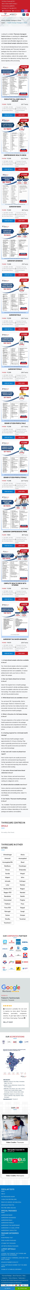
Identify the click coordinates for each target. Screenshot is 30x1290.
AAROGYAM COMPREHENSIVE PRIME (15, 531)
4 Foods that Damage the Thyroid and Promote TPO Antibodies (13, 1254)
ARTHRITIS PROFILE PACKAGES (9, 1246)
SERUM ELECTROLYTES (7, 1205)
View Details (8, 115)
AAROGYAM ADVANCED (15, 261)
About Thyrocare (17, 1275)
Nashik (22, 896)
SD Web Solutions (18, 1282)
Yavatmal (23, 919)
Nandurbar (7, 896)
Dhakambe (22, 870)
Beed (22, 862)
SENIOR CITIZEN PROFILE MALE (15, 423)
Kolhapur (23, 881)
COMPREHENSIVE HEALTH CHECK (15, 155)
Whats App (23, 1288)
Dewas (7, 870)
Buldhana (7, 866)
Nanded (22, 892)
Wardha (7, 919)
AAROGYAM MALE (15, 315)
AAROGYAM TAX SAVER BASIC (10, 1225)
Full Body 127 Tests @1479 (9, 8)
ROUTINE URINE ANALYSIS (8, 1208)
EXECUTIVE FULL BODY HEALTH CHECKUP (15, 100)
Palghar (22, 900)
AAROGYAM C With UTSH (9, 1230)
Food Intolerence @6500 (8, 6)
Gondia (7, 874)
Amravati (7, 858)
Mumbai (22, 885)
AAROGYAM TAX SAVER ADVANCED (15, 639)
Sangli (22, 911)
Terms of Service (12, 1278)
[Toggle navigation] (23, 14)
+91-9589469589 (7, 11)
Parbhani (7, 904)
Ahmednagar (7, 855)
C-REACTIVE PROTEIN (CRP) (8, 1199)
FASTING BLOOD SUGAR (8, 1196)
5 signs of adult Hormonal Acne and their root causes (14, 1258)
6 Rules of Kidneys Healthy (9, 1262)
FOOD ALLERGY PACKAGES (8, 1240)
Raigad (22, 908)
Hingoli (22, 874)
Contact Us (4, 1278)
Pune (22, 904)
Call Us (8, 1288)
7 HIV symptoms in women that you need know (14, 1265)
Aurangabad (22, 858)
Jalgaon (7, 877)
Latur (7, 885)
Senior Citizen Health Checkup (9, 3)
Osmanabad (7, 900)
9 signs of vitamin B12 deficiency (11, 1269)
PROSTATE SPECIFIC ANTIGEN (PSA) (11, 1202)
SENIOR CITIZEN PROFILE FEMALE (15, 477)
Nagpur (22, 889)
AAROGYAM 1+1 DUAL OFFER (10, 1228)
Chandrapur (22, 866)
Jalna (22, 877)
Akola (22, 855)
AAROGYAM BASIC (15, 207)
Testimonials (21, 1278)
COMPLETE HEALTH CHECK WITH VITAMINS (15, 584)
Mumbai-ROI (8, 889)
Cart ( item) (17, 11)
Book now (21, 115)
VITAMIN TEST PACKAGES (8, 1243)
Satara (7, 915)
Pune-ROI (7, 908)
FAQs (23, 1275)
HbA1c (3, 1194)
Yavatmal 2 (7, 923)
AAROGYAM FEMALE (15, 369)
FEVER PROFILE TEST (7, 1237)
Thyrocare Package (6, 1275)
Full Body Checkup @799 (8, 1)
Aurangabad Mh (7, 862)
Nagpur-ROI (7, 892)
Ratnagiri (7, 911)
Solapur (22, 915)
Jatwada (7, 881)
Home (3, 23)
